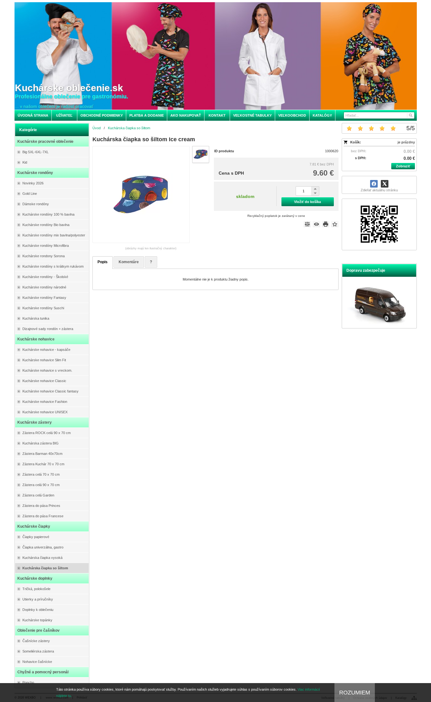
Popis (102, 262)
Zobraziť (403, 166)
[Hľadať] (410, 115)
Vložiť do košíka (307, 202)
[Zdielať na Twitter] (384, 184)
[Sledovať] (316, 224)
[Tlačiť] (325, 224)
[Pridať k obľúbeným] (335, 224)
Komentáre (129, 262)
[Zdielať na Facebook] (374, 184)
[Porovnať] (307, 224)
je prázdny (406, 142)
